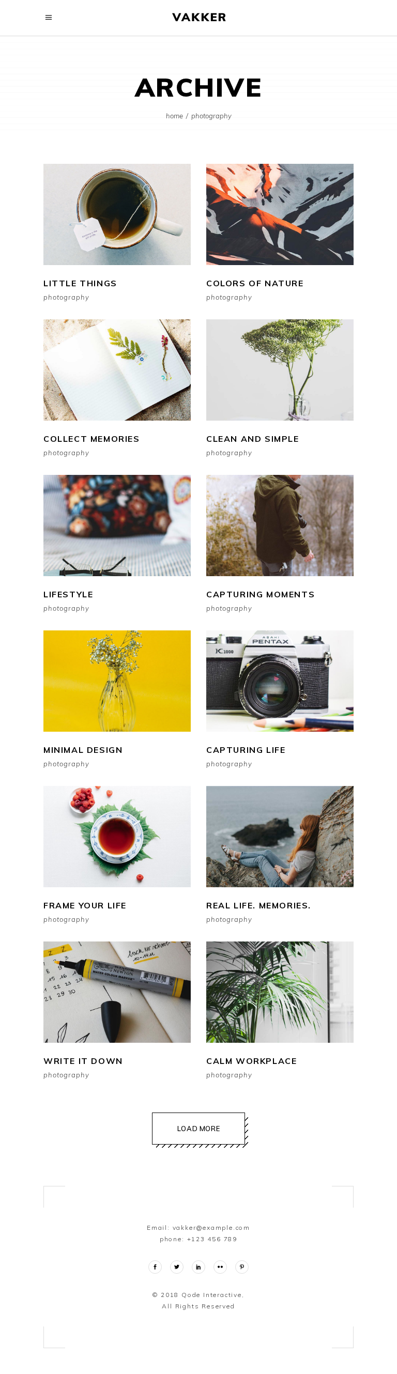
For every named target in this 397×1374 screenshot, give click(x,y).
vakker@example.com (211, 1227)
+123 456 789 (212, 1239)
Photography (66, 297)
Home (174, 116)
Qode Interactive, (211, 1295)
